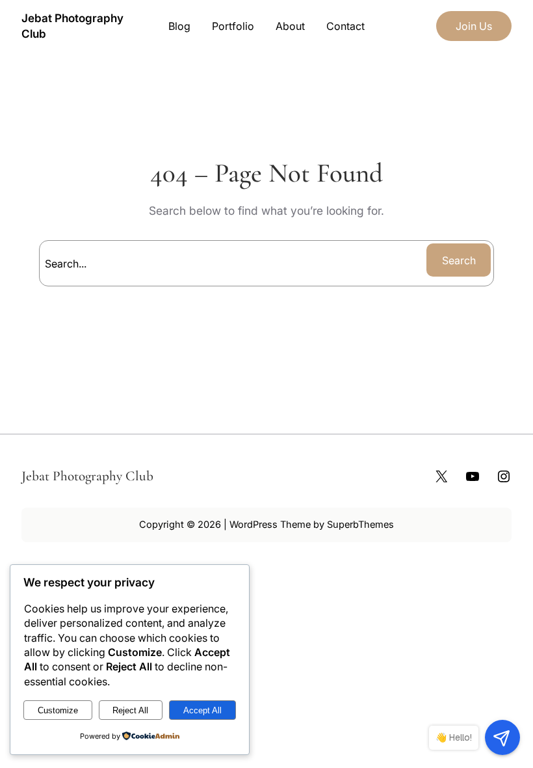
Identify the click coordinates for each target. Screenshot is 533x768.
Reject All (130, 710)
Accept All (202, 710)
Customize (58, 710)
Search (459, 260)
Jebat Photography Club (87, 475)
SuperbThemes (360, 524)
